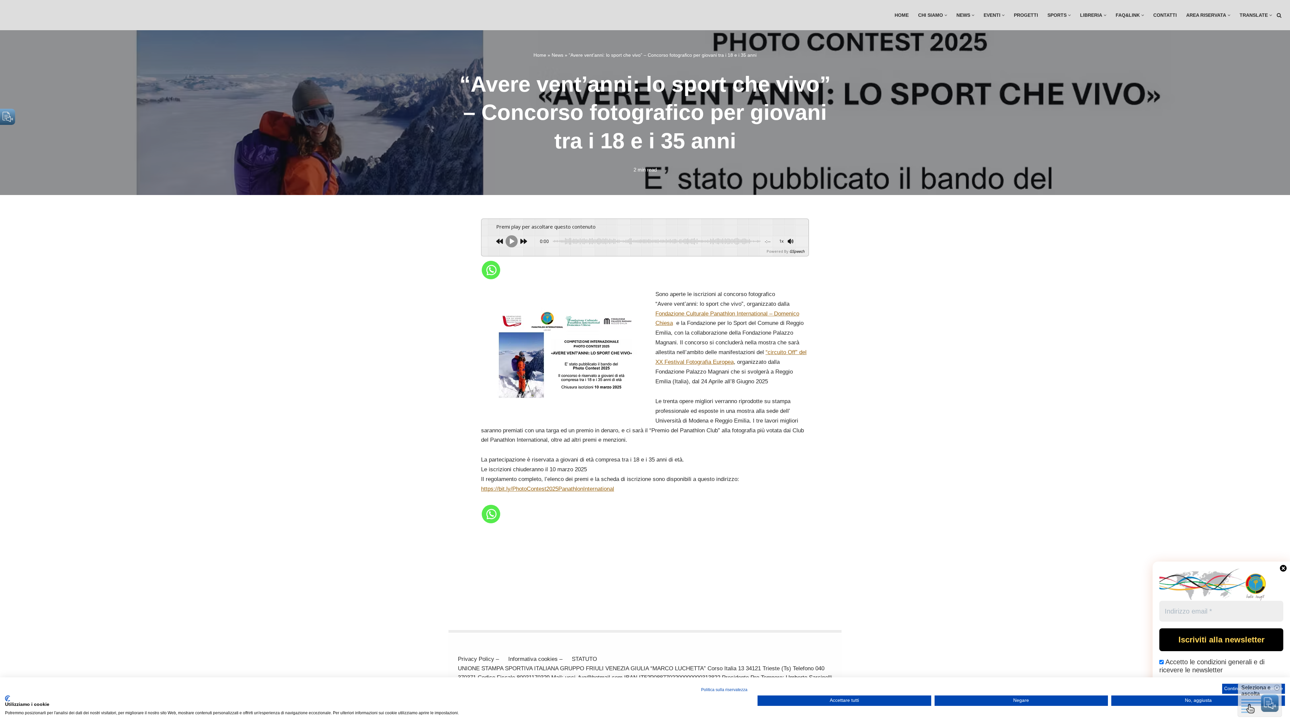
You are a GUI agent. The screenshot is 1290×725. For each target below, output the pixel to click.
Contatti (1165, 15)
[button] (946, 15)
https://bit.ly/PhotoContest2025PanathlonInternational (547, 489)
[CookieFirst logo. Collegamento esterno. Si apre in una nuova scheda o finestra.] (7, 698)
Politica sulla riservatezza (724, 689)
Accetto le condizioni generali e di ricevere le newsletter (1211, 666)
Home (902, 15)
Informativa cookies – (535, 659)
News (557, 55)
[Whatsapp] (491, 270)
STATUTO (584, 659)
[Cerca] (1279, 15)
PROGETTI (1026, 15)
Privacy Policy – (478, 659)
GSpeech (797, 251)
